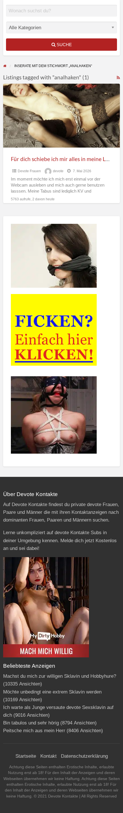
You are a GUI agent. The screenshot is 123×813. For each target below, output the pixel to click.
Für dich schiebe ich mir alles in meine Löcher (65, 159)
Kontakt (48, 756)
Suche (63, 44)
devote (58, 171)
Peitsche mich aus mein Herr (34, 730)
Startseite (25, 756)
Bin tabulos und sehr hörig (31, 723)
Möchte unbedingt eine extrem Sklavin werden (52, 692)
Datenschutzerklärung (84, 756)
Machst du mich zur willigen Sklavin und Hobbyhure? (59, 676)
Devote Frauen (29, 171)
